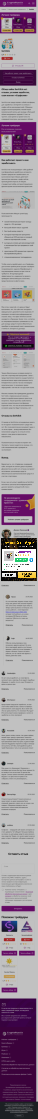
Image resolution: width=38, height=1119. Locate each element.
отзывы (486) (27, 575)
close (36, 539)
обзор (9, 575)
